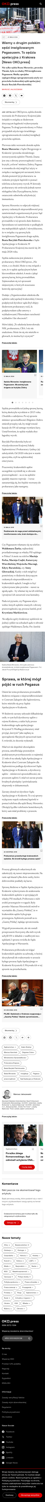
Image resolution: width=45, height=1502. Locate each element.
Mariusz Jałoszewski (22, 1094)
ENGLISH (6, 1383)
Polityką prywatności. (11, 1480)
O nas (4, 1354)
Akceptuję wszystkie (30, 1495)
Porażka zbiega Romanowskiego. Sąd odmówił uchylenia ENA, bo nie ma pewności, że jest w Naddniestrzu (19, 1157)
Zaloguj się (11, 1222)
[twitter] (16, 1037)
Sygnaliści (6, 1378)
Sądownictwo (11, 1149)
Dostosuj (9, 1495)
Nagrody (5, 1369)
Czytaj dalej (27, 1167)
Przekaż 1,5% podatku (11, 1364)
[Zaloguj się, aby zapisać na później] (33, 1149)
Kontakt (5, 1373)
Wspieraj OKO (8, 1359)
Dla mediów (7, 1417)
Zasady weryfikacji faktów (13, 1397)
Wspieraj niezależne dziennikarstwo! (17, 1331)
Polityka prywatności (11, 1412)
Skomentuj (9, 102)
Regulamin (6, 1407)
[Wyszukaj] (40, 3)
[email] (22, 1037)
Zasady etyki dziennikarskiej (14, 1402)
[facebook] (10, 1037)
